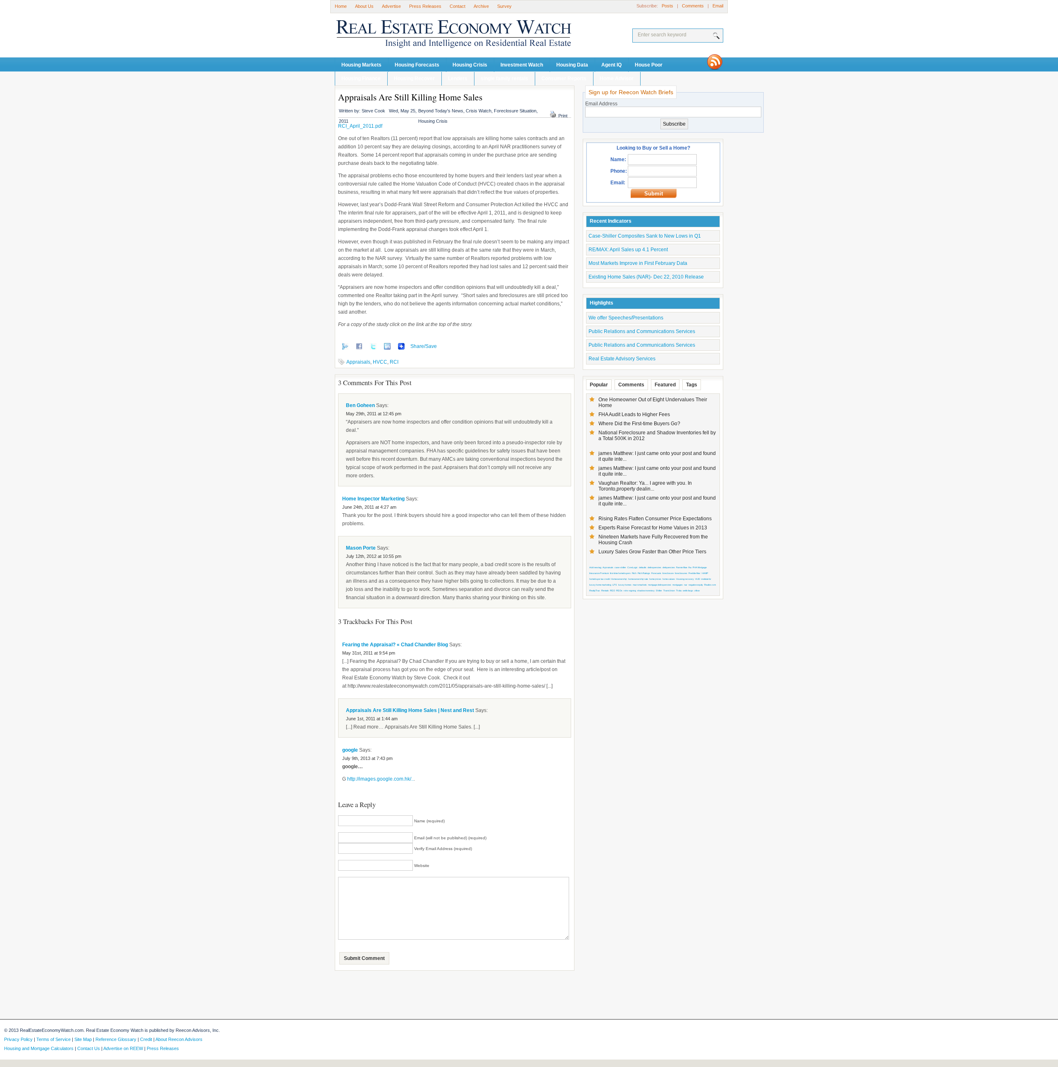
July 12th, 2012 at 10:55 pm (373, 556)
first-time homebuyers (620, 573)
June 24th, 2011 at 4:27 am (369, 507)
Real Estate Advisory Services (622, 359)
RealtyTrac (594, 590)
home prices (655, 579)
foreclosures (681, 573)
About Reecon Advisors (179, 1039)
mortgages (677, 585)
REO (612, 590)
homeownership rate (638, 579)
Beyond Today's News (440, 110)
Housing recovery (685, 579)
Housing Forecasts (417, 65)
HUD (697, 579)
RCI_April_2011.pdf (360, 126)
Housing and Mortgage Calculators (39, 1048)
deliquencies (668, 567)
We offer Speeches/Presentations (626, 318)
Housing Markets (361, 65)
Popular (599, 385)
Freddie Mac (695, 573)
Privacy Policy (18, 1039)
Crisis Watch (478, 110)
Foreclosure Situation (515, 110)
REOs (619, 590)
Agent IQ (611, 65)
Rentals (605, 590)
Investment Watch (521, 65)
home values (668, 579)
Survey (504, 6)
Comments (693, 5)
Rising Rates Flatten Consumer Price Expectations (655, 519)
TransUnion (669, 590)
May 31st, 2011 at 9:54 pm (368, 652)
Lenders (457, 78)
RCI (394, 362)
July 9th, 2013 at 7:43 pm (367, 758)
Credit (146, 1039)
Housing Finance (361, 78)
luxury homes (624, 585)
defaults (642, 567)
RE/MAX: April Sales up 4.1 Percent (628, 249)
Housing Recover (414, 78)
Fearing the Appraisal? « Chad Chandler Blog (395, 645)
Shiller (659, 590)
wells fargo (688, 590)
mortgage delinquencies (659, 585)
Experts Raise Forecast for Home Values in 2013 (652, 528)
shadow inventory (646, 590)
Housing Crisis (470, 65)
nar (685, 585)
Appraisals (358, 362)
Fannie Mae (681, 567)
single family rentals (504, 78)
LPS (614, 585)
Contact (457, 6)
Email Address (601, 104)
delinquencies (654, 567)
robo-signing (630, 590)
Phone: (618, 171)
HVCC (380, 362)
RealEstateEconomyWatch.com (442, 35)
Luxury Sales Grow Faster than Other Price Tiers (652, 552)
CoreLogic (632, 567)
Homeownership (619, 579)
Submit (653, 194)
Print (562, 115)
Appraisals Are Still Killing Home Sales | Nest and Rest (410, 710)
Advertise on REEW (123, 1048)
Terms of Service (53, 1039)
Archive (481, 6)
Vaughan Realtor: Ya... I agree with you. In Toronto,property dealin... (645, 486)
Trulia (679, 590)
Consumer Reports (563, 78)
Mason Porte (361, 548)
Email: (617, 183)
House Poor (648, 65)
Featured (665, 385)
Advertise (391, 6)
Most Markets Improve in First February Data (638, 263)
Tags (691, 385)
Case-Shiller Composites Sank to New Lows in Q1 (645, 236)
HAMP (705, 573)
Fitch (634, 573)
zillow (697, 590)
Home (341, 6)
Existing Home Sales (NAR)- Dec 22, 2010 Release (646, 277)
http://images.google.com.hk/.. (380, 779)
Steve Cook (373, 110)
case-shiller (620, 567)
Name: (618, 159)
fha (690, 567)
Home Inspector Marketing (373, 499)
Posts (667, 5)
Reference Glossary (115, 1039)
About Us (364, 6)
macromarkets (640, 585)
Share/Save (423, 346)
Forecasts (656, 573)
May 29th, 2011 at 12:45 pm (373, 413)
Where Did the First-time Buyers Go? (639, 423)
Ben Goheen (360, 405)
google (350, 750)
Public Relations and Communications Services (642, 331)
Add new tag (595, 567)
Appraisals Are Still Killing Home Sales (410, 97)
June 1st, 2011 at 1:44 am (372, 718)
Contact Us (88, 1048)
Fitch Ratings (644, 573)
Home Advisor (617, 78)
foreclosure (668, 573)
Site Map (83, 1039)
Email (717, 5)
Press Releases (425, 6)
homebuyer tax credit (599, 579)
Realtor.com (710, 585)
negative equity (696, 585)
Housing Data (572, 65)
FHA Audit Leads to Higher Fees (634, 414)
